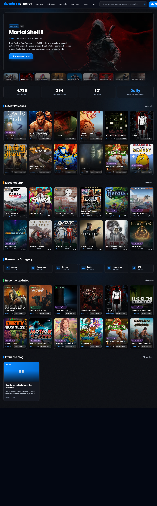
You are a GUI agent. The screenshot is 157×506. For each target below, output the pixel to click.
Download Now (22, 57)
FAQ (93, 4)
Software (51, 4)
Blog (86, 4)
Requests (75, 4)
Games (39, 4)
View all (148, 106)
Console (63, 4)
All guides (147, 357)
